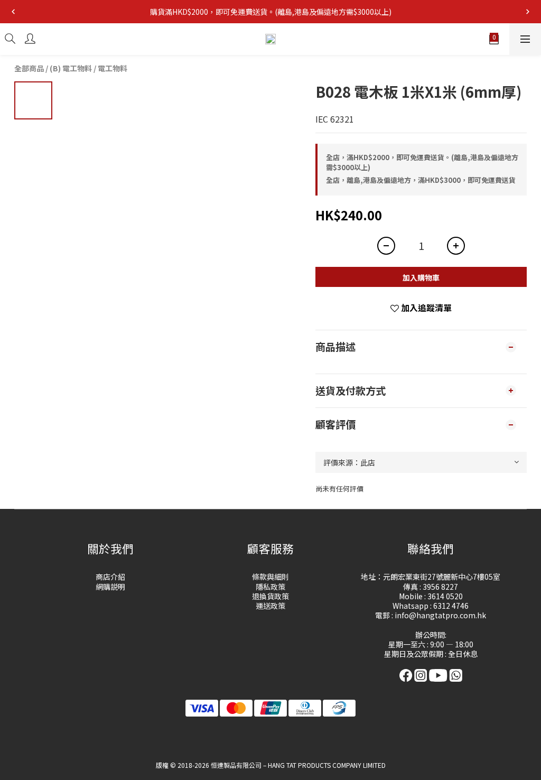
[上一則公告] (13, 11)
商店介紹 (110, 576)
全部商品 (29, 68)
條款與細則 (270, 576)
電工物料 (112, 68)
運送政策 (270, 605)
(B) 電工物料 (71, 68)
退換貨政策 (270, 596)
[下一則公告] (528, 11)
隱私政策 (270, 586)
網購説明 (110, 586)
